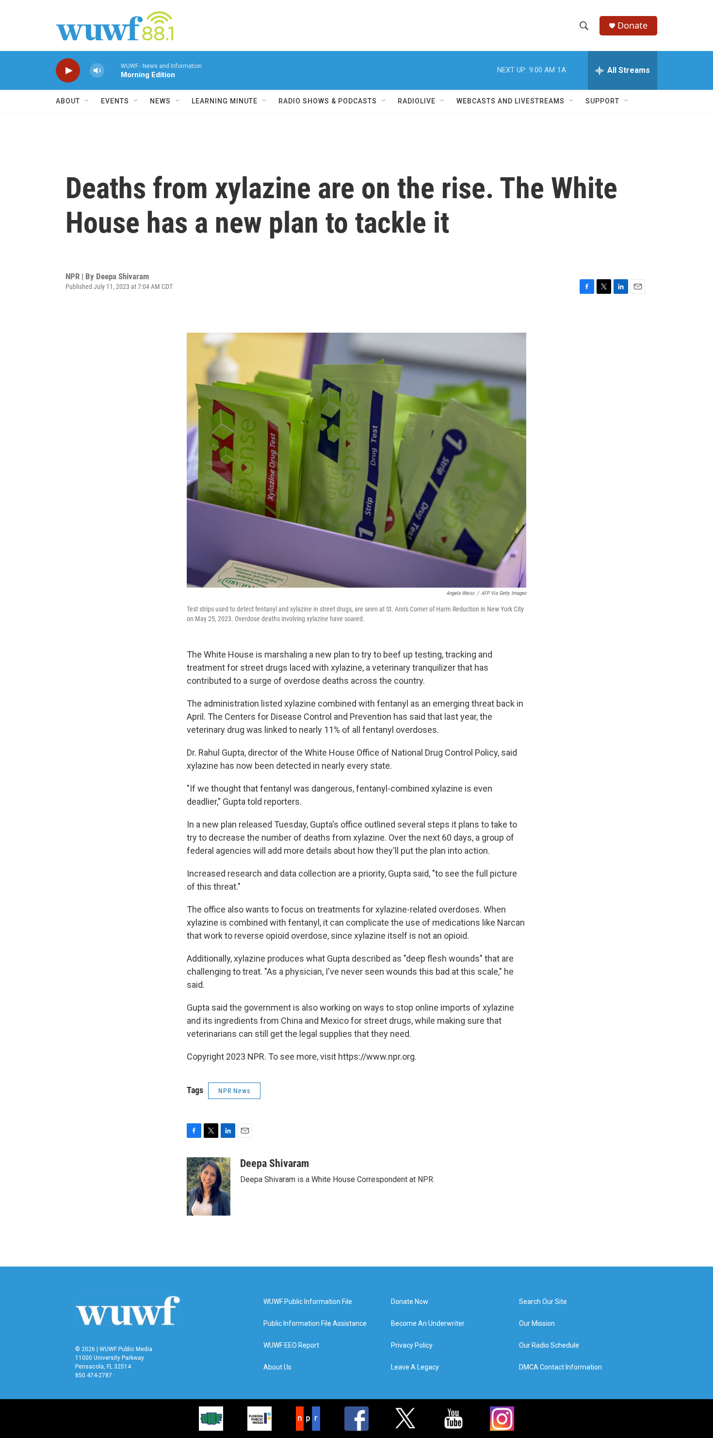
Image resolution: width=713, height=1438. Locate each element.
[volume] (97, 71)
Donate (632, 25)
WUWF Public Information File (307, 1301)
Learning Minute (225, 101)
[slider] (112, 70)
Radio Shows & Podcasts (327, 101)
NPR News (234, 1091)
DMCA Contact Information (560, 1367)
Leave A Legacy (415, 1367)
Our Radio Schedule (549, 1345)
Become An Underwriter (428, 1323)
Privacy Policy (412, 1345)
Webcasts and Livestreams (510, 101)
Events (115, 101)
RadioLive (417, 101)
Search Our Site (543, 1301)
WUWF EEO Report (291, 1345)
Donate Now (409, 1301)
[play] (68, 70)
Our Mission (537, 1323)
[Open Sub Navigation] (87, 101)
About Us (277, 1367)
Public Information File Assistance (315, 1323)
